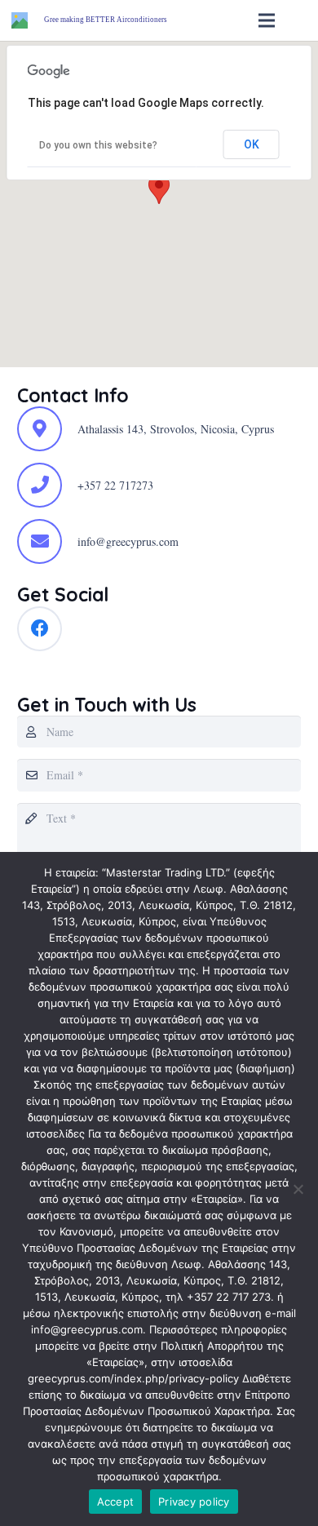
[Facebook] (39, 628)
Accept (116, 1501)
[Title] (19, 20)
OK (251, 144)
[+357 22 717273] (47, 485)
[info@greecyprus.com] (47, 541)
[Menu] (267, 20)
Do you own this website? (98, 145)
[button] (159, 189)
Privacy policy (194, 1501)
